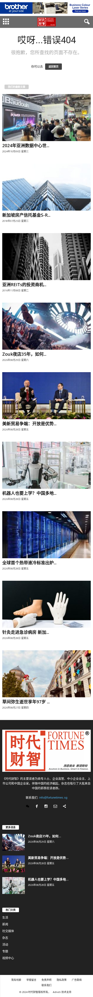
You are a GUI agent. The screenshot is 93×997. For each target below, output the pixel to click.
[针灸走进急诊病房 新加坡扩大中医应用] (46, 604)
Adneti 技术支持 (62, 992)
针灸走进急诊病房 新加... (25, 632)
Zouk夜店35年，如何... (24, 354)
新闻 (5, 924)
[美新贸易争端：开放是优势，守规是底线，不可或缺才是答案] (46, 395)
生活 (5, 917)
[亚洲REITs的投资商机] (46, 256)
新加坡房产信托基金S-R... (26, 215)
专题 (5, 951)
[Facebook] (37, 806)
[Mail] (56, 806)
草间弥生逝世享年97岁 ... (26, 702)
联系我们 (46, 985)
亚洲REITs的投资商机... (24, 285)
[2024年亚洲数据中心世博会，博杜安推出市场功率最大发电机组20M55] (46, 117)
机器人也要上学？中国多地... (29, 493)
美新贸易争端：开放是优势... (29, 424)
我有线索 (16, 979)
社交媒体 (8, 931)
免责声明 (46, 979)
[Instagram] (47, 806)
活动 (5, 944)
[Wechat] (28, 806)
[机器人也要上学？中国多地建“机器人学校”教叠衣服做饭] (46, 465)
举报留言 (31, 979)
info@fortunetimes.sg (53, 797)
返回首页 (53, 66)
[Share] (65, 806)
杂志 (5, 937)
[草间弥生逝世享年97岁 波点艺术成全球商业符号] (46, 673)
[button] (86, 22)
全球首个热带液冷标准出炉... (29, 563)
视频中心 (8, 958)
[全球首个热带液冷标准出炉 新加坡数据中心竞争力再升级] (46, 534)
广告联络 (77, 979)
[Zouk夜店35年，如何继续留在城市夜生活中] (46, 326)
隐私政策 (62, 979)
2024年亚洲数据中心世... (25, 146)
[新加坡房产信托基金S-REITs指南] (46, 187)
